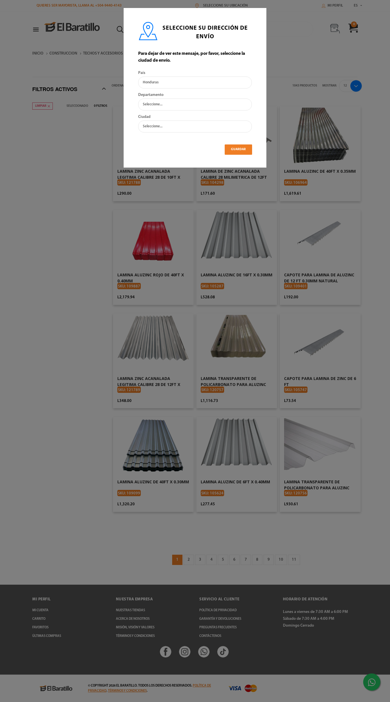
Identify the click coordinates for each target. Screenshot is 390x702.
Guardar (238, 149)
